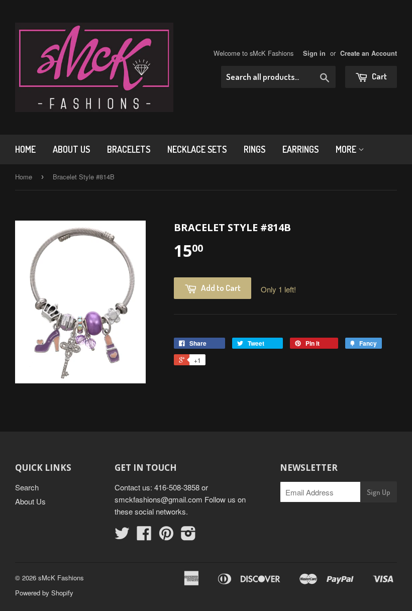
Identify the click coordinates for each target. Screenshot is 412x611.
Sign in (314, 53)
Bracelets (128, 149)
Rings (254, 149)
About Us (71, 149)
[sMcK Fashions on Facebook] (144, 536)
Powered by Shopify (44, 592)
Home (25, 149)
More (347, 149)
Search (27, 487)
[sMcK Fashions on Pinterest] (166, 536)
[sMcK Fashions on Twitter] (122, 536)
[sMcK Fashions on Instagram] (188, 536)
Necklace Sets (197, 149)
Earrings (300, 149)
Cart (378, 76)
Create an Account (368, 53)
